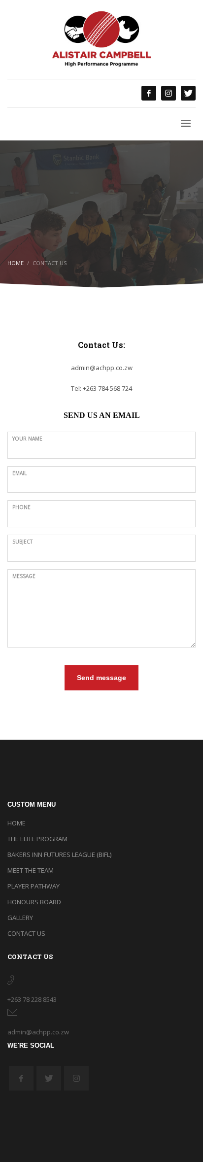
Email (19, 473)
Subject (22, 541)
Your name (27, 438)
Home (15, 263)
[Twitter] (188, 93)
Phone (21, 507)
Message (23, 576)
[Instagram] (168, 93)
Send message (101, 678)
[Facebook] (148, 93)
